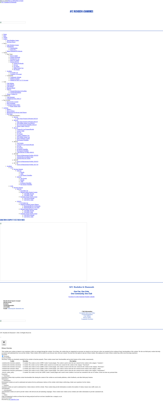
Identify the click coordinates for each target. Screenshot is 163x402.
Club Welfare (87, 316)
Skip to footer (19, 0)
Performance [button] (5, 379)
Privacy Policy (87, 317)
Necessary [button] (4, 354)
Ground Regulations (87, 314)
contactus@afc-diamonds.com (16, 308)
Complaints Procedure (87, 319)
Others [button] (3, 393)
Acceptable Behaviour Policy (87, 313)
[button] (1, 20)
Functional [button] (4, 374)
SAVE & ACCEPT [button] (7, 398)
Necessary (6, 356)
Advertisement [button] (6, 388)
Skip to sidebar (12, 0)
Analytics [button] (4, 383)
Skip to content (4, 0)
